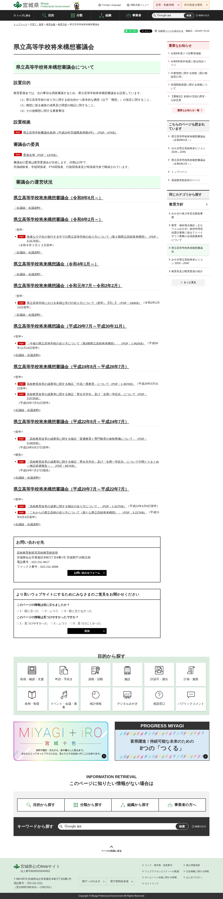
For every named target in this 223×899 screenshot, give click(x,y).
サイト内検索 (155, 15)
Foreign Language (111, 5)
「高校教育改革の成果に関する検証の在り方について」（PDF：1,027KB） (76, 506)
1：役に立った (29, 611)
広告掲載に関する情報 (197, 871)
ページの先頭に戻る (111, 851)
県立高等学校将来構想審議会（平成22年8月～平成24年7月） (71, 421)
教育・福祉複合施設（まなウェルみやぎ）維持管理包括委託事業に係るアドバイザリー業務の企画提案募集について (187, 232)
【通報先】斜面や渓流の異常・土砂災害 (189, 98)
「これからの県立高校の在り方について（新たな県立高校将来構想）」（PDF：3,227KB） (87, 512)
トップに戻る (23, 15)
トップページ (20, 24)
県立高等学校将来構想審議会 (187, 250)
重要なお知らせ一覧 (188, 110)
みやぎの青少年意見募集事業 (187, 215)
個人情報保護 (193, 865)
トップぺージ (179, 172)
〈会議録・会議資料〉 (28, 208)
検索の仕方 (204, 15)
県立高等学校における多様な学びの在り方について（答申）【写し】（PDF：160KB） (84, 303)
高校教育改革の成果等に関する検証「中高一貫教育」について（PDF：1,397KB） (81, 384)
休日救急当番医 (193, 4)
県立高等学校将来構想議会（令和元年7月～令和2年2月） (68, 285)
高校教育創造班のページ (185, 180)
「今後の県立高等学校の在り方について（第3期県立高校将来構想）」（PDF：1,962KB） (86, 343)
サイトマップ (152, 883)
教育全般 (50, 24)
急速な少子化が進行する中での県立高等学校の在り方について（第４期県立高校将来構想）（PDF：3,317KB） (93, 238)
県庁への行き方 (91, 881)
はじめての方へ (194, 877)
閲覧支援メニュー (140, 5)
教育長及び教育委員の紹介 (187, 271)
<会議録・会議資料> (27, 355)
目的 (51, 15)
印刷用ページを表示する (170, 31)
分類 (79, 15)
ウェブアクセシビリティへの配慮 (162, 871)
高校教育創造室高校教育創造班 (37, 552)
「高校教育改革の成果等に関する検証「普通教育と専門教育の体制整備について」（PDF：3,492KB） (87, 441)
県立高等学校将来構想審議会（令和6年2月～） (58, 219)
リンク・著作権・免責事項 (158, 865)
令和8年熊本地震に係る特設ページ (188, 63)
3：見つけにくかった (87, 623)
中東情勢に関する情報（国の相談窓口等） (189, 75)
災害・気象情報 (165, 4)
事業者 (136, 15)
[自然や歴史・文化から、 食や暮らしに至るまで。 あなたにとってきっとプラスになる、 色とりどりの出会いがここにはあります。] (61, 752)
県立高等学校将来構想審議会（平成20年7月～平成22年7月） (71, 489)
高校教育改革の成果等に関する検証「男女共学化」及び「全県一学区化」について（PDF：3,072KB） (87, 396)
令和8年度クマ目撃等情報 (186, 53)
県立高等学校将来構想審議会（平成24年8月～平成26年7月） (71, 366)
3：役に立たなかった (78, 611)
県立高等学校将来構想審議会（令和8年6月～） (58, 197)
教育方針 (62, 24)
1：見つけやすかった (34, 623)
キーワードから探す (35, 826)
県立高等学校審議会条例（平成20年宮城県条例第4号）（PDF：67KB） (70, 132)
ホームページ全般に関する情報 (161, 877)
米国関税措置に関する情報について (189, 86)
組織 (108, 15)
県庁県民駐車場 (119, 881)
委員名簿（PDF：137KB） (40, 155)
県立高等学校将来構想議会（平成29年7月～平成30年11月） (70, 326)
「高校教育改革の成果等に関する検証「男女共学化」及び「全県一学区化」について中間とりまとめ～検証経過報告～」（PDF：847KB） (93, 463)
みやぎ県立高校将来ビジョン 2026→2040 (188, 150)
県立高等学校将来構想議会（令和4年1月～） (56, 263)
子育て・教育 (37, 24)
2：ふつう (51, 611)
